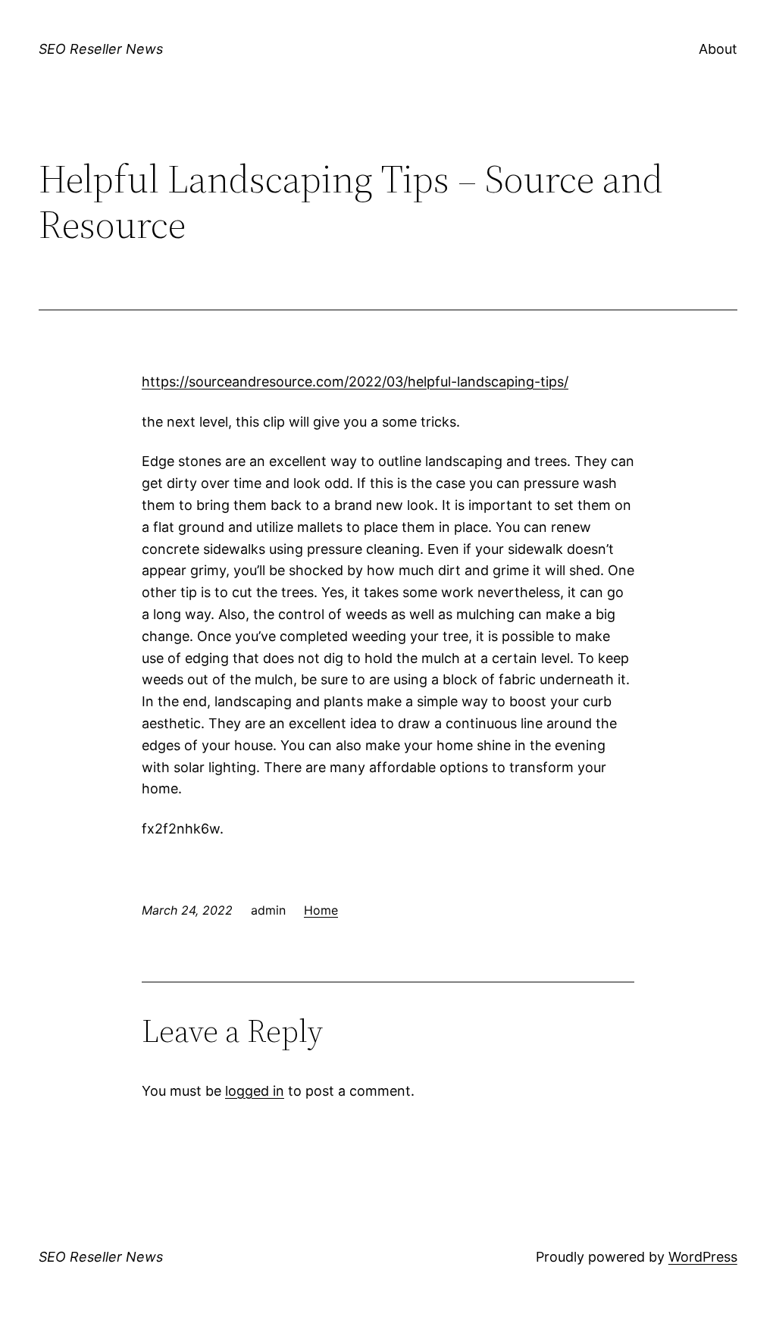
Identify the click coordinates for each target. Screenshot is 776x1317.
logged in (254, 1091)
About (718, 49)
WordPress (702, 1257)
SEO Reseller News (101, 49)
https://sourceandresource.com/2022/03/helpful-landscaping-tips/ (355, 381)
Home (321, 910)
